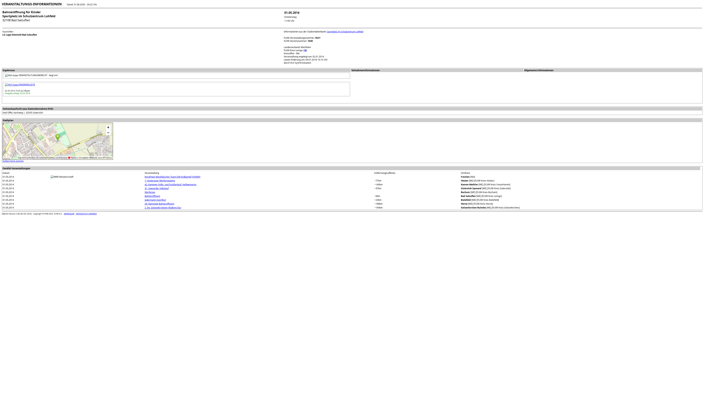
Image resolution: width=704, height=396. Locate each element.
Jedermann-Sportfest (155, 199)
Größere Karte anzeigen (13, 161)
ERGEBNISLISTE (26, 84)
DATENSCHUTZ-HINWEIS (86, 213)
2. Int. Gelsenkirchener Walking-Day (163, 207)
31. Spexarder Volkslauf (157, 188)
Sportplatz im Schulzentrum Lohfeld (345, 31)
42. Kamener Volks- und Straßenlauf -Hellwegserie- (171, 184)
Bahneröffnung (152, 196)
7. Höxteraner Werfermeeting (160, 180)
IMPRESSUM (69, 213)
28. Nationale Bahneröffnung (159, 203)
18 (305, 50)
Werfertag (150, 192)
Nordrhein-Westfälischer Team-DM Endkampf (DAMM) (172, 176)
